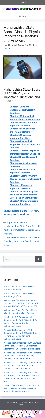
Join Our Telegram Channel (28, 416)
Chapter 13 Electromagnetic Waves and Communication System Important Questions (24, 194)
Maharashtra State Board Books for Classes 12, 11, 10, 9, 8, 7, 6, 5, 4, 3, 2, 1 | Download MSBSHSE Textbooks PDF (22, 303)
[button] (22, 414)
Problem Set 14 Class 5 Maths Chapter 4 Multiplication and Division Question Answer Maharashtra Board (22, 388)
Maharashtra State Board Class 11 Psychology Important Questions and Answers (21, 230)
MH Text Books (18, 416)
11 (40, 412)
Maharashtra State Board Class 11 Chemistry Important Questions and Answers (21, 241)
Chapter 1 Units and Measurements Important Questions (22, 109)
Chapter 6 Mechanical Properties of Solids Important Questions (25, 144)
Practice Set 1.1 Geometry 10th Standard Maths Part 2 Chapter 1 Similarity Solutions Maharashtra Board (22, 365)
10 (35, 412)
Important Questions (17, 222)
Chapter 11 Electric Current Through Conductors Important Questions (25, 179)
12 (12, 415)
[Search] (38, 259)
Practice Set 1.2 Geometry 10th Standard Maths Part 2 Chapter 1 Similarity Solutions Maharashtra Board (22, 356)
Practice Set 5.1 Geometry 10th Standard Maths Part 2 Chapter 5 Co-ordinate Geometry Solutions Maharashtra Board (22, 346)
